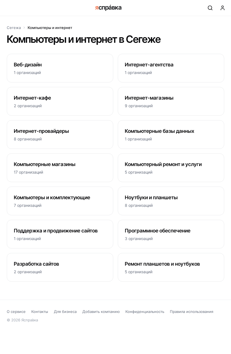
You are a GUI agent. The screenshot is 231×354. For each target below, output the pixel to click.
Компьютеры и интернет (50, 27)
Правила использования (191, 311)
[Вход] (222, 8)
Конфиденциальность (144, 311)
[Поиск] (210, 8)
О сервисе (16, 311)
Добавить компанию (101, 311)
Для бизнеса (65, 311)
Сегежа (14, 27)
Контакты (39, 311)
